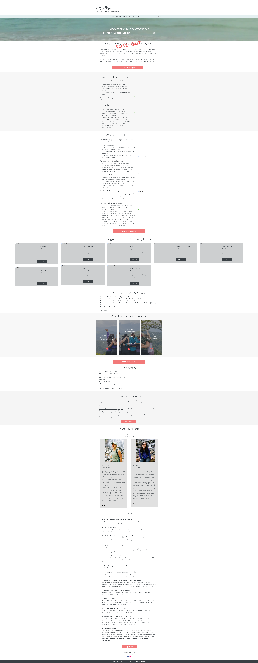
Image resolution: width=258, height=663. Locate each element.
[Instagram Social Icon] (130, 656)
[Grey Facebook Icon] (156, 16)
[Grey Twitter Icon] (160, 16)
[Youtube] (133, 503)
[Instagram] (102, 505)
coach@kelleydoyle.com (129, 652)
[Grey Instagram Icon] (158, 16)
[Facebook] (104, 505)
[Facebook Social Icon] (128, 656)
